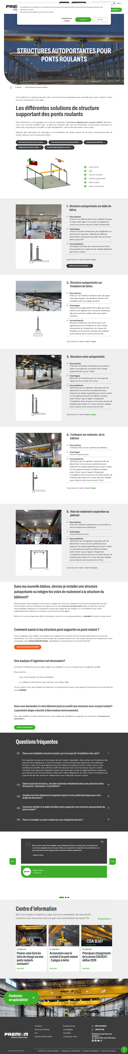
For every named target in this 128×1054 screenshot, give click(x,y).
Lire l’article (20, 968)
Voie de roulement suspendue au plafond (58, 147)
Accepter (83, 19)
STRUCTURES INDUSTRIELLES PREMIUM (28, 647)
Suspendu (94, 568)
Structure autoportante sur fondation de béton (64, 142)
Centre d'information (43, 1036)
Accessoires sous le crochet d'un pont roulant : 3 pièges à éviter (64, 956)
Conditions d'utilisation (91, 1051)
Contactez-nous (70, 1036)
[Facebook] (95, 1041)
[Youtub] (98, 1041)
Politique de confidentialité (70, 1051)
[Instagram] (101, 1041)
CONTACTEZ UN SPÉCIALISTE (25, 727)
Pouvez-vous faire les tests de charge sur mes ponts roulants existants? (30, 958)
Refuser (100, 19)
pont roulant (87, 616)
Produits (18, 87)
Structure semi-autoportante (94, 142)
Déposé (94, 260)
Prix (36, 1033)
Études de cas (69, 1026)
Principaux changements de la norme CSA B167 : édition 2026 (96, 956)
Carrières (67, 1033)
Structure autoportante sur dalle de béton (30, 142)
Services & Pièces (42, 1029)
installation (22, 690)
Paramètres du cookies (67, 20)
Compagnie (68, 1029)
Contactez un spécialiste (112, 9)
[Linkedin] (93, 1041)
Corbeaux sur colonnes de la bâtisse (28, 147)
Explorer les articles (104, 919)
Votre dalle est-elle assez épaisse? (78, 266)
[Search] (114, 3)
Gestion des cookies (108, 1051)
